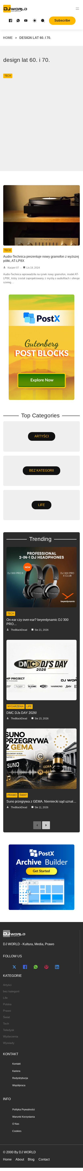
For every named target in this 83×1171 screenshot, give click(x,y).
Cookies (16, 1131)
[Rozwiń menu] (77, 8)
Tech (7, 75)
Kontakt (16, 1063)
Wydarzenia (15, 706)
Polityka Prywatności (23, 1109)
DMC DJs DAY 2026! (21, 713)
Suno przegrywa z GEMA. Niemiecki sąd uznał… (41, 801)
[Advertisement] (41, 122)
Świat (23, 795)
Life (29, 706)
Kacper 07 (13, 267)
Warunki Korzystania (23, 1116)
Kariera (16, 1071)
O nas (15, 1123)
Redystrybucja (20, 1078)
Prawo (12, 795)
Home (8, 37)
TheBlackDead (19, 630)
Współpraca (18, 1085)
